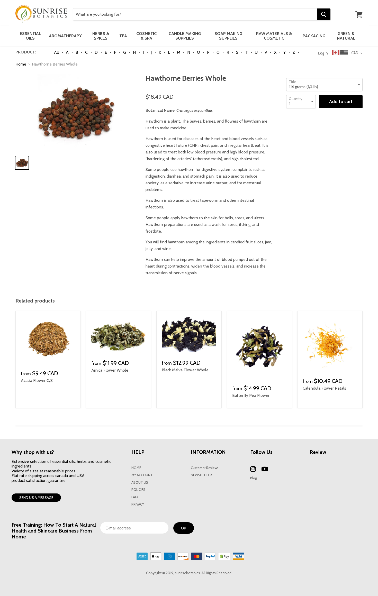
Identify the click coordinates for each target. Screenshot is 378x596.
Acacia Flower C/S (37, 380)
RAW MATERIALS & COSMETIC (274, 36)
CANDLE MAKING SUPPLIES (185, 36)
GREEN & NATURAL (346, 36)
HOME (136, 468)
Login (323, 53)
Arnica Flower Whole (109, 370)
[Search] (323, 14)
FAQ (134, 497)
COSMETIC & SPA (146, 36)
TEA (123, 35)
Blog (253, 478)
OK (183, 528)
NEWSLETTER (201, 475)
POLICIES (138, 490)
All (56, 52)
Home (20, 64)
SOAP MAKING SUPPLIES (228, 36)
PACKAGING (314, 35)
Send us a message (36, 497)
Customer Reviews (205, 468)
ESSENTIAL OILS (30, 36)
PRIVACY (137, 504)
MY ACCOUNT (142, 475)
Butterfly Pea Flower (250, 395)
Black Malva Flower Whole (185, 370)
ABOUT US (139, 482)
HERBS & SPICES (100, 36)
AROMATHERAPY (65, 35)
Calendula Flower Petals (324, 388)
